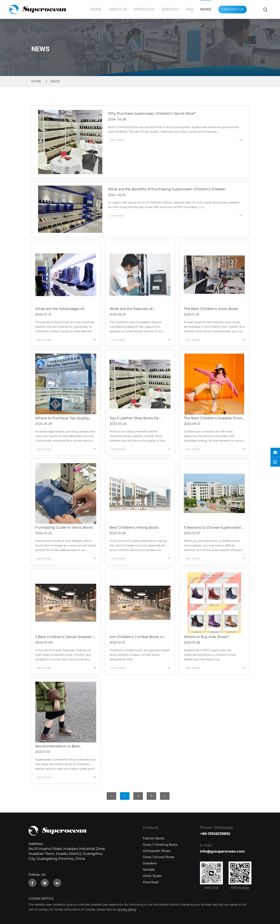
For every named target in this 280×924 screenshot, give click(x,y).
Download (150, 882)
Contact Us (232, 9)
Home (96, 9)
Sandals (149, 869)
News (205, 9)
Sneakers (150, 863)
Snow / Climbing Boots (160, 844)
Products (144, 9)
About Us (118, 9)
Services (169, 9)
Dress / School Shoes (158, 857)
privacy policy (127, 909)
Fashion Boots (154, 838)
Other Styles (152, 876)
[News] (37, 9)
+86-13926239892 (215, 834)
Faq (189, 9)
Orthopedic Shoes (156, 851)
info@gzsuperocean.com (222, 851)
